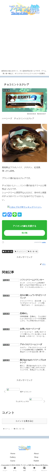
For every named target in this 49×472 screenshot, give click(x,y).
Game (12, 461)
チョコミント (21, 251)
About (36, 453)
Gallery (13, 457)
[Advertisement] (24, 43)
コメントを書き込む (24, 421)
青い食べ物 (8, 251)
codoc (44, 242)
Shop (36, 457)
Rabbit (36, 461)
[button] (42, 358)
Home (12, 453)
